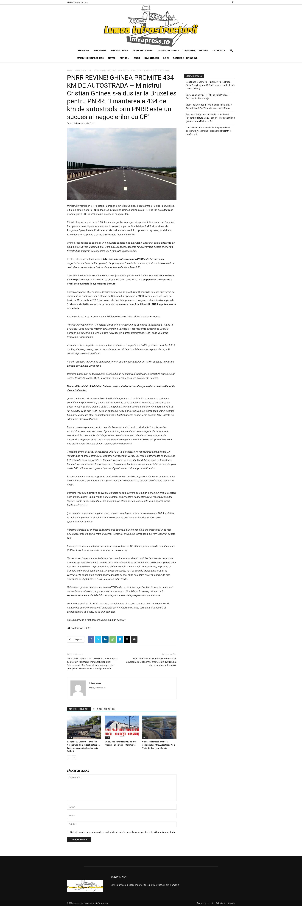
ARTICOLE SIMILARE (79, 709)
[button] (231, 50)
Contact (231, 903)
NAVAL (111, 57)
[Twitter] (98, 639)
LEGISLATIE (83, 50)
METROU (124, 57)
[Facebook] (232, 2)
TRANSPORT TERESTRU (196, 50)
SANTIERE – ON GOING (185, 57)
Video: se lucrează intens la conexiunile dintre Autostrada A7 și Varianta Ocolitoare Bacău (158, 745)
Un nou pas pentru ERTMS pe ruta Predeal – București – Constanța (208, 97)
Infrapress (78, 123)
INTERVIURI (99, 50)
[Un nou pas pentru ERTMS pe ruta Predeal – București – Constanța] (122, 727)
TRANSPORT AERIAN (168, 50)
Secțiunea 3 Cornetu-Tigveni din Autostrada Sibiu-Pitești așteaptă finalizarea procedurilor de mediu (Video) (210, 85)
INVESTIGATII (151, 57)
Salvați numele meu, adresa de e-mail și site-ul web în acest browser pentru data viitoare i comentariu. (122, 832)
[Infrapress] (151, 26)
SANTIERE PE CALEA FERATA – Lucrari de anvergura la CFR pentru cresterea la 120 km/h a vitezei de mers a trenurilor (151, 662)
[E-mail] (127, 639)
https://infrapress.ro (97, 688)
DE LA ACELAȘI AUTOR (104, 709)
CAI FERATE (219, 50)
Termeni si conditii (205, 903)
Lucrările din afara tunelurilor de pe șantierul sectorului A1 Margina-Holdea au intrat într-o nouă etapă (208, 130)
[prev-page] (69, 757)
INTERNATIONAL (119, 50)
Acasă (69, 70)
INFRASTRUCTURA (143, 50)
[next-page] (74, 757)
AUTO (137, 57)
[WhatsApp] (112, 639)
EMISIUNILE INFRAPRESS (90, 57)
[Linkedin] (105, 639)
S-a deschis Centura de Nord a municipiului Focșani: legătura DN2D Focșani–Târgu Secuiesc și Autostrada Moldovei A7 (210, 117)
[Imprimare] (134, 639)
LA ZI (166, 57)
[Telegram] (120, 639)
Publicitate (220, 903)
